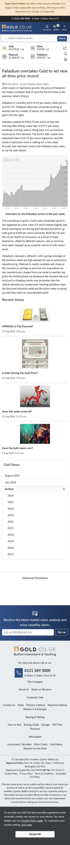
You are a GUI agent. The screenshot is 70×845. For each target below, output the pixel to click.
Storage (45, 725)
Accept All (35, 834)
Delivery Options (35, 705)
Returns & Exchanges (35, 709)
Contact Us (9, 705)
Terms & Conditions (44, 774)
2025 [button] (11, 502)
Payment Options (57, 705)
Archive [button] (9, 489)
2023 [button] (11, 515)
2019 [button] (11, 541)
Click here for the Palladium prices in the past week (35, 214)
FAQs (21, 705)
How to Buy (14, 725)
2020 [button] (11, 535)
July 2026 (10, 482)
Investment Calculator (19, 744)
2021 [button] (11, 528)
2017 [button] (11, 554)
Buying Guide (31, 725)
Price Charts (41, 744)
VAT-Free (57, 725)
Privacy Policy (26, 774)
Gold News (12, 465)
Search (62, 38)
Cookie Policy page (32, 821)
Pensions (35, 729)
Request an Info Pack (35, 748)
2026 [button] (11, 495)
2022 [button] (11, 522)
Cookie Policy (11, 774)
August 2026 (12, 475)
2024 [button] (11, 509)
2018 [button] (11, 548)
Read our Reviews (41, 689)
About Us (24, 689)
